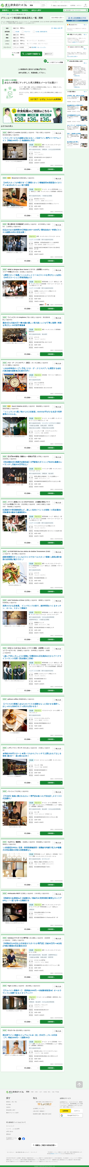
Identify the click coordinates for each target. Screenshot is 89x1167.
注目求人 (25, 10)
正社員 (17, 31)
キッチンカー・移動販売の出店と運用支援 (57, 1159)
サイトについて (10, 1126)
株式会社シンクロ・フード (56, 1153)
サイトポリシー (10, 1152)
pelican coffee (13, 699)
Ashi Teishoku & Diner (16, 600)
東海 (36, 1092)
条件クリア (48, 54)
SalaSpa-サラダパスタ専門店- (18, 938)
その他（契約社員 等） (41, 31)
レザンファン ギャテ (15, 748)
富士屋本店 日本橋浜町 (16, 224)
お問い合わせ (9, 1131)
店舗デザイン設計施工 (48, 1158)
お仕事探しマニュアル (38, 1108)
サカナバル (12, 1030)
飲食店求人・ (65, 1158)
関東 (8, 14)
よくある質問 (16, 1128)
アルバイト (27, 31)
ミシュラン (43, 47)
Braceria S (16, 178)
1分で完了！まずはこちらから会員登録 (45, 99)
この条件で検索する (32, 54)
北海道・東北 (46, 1092)
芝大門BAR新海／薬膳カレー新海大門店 (22, 456)
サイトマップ (34, 1152)
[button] (57, 28)
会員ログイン (76, 42)
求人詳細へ (27, 169)
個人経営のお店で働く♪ (73, 141)
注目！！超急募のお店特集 (74, 133)
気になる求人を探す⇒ (72, 56)
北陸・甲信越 (55, 1092)
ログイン (77, 1111)
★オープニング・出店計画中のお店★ (76, 125)
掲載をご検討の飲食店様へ (45, 1145)
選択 (14, 28)
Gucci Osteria (17, 406)
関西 (32, 1092)
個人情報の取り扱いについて (22, 1152)
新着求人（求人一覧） (12, 1101)
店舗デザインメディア (17, 1161)
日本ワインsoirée (14, 132)
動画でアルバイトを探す (12, 1112)
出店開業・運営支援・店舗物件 (27, 1158)
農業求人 (30, 1161)
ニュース (8, 1128)
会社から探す (36, 10)
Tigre (10, 986)
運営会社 (8, 1134)
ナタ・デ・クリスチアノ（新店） (20, 363)
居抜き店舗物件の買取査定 (33, 1159)
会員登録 (65, 1111)
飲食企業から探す (10, 1110)
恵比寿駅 (33, 47)
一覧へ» (85, 24)
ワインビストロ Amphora (17, 317)
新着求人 (5, 10)
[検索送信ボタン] (86, 10)
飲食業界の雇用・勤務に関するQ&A (42, 1114)
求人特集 (15, 10)
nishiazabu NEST (14, 893)
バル (38, 47)
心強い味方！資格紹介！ (39, 1111)
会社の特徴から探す (56, 17)
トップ (3, 14)
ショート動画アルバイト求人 (46, 1161)
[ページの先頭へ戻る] (79, 1084)
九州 (40, 1092)
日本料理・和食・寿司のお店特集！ (76, 95)
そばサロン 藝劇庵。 (15, 842)
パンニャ (11, 791)
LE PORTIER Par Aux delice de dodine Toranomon (27, 551)
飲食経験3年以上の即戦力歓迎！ (75, 105)
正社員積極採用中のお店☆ (74, 115)
